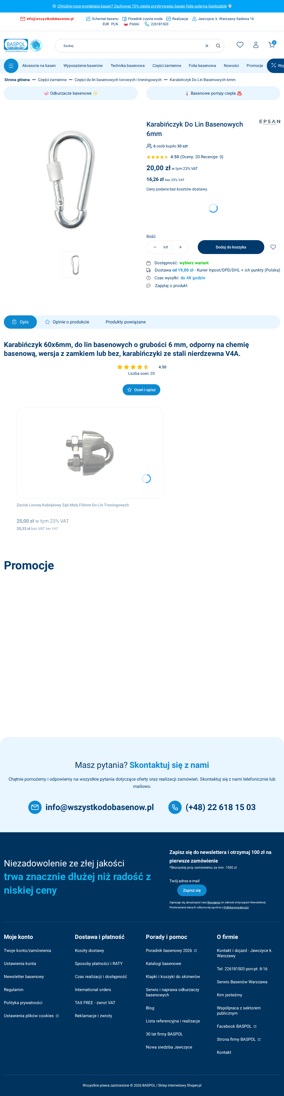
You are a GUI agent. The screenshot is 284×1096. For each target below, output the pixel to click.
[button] (218, 45)
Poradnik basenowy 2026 (169, 950)
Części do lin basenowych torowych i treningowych (118, 79)
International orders (93, 989)
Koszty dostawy (89, 950)
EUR (106, 24)
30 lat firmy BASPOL (164, 1034)
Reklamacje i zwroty (93, 1015)
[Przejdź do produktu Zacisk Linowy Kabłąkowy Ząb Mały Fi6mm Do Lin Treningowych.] (90, 452)
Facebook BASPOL (235, 1026)
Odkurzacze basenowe (71, 93)
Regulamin (13, 989)
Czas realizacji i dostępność (101, 976)
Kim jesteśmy (229, 994)
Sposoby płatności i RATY (99, 963)
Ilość (151, 236)
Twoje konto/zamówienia (27, 950)
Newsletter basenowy (24, 976)
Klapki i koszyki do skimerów (173, 976)
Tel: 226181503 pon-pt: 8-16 (242, 968)
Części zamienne (52, 79)
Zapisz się (192, 890)
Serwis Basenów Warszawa (242, 981)
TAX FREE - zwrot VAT (95, 1002)
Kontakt (224, 1052)
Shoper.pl (194, 1085)
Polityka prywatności (23, 1002)
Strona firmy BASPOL (237, 1039)
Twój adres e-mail (184, 881)
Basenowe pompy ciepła (213, 93)
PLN (114, 24)
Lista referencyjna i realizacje (173, 1021)
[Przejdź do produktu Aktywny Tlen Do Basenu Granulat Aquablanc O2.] (85, 620)
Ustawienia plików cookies (29, 1015)
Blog (150, 1007)
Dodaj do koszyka (231, 247)
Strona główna (17, 79)
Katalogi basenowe (163, 963)
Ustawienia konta (20, 963)
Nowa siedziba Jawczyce (169, 1047)
